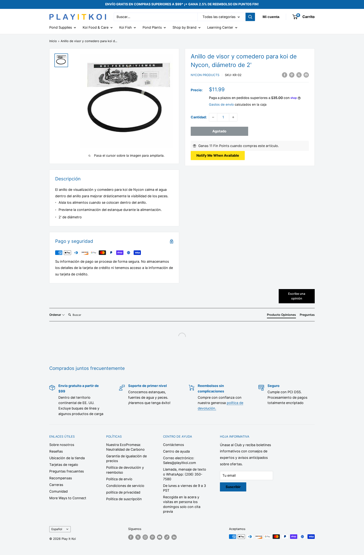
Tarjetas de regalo (63, 465)
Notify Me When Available (217, 155)
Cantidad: (199, 117)
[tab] (281, 315)
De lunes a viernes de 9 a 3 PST (184, 488)
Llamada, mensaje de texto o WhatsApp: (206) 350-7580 (184, 474)
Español (56, 529)
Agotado (219, 131)
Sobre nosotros (61, 445)
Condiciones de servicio (125, 486)
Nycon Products (205, 75)
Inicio (53, 41)
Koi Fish (125, 27)
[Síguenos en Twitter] (138, 537)
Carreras (56, 485)
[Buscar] (250, 17)
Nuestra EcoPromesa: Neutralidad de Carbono (125, 447)
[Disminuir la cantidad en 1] (213, 117)
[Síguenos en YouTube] (159, 537)
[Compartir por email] (306, 75)
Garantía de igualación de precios (126, 458)
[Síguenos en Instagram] (145, 537)
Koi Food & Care (95, 27)
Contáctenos (173, 445)
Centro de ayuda (176, 451)
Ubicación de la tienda (67, 458)
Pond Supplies (60, 27)
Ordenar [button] (55, 315)
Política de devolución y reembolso (125, 469)
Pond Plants (152, 27)
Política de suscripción (124, 499)
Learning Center (220, 27)
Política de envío (119, 479)
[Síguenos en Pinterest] (152, 537)
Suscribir (233, 487)
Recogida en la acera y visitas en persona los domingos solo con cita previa (181, 504)
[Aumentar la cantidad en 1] (233, 117)
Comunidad (58, 491)
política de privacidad (123, 492)
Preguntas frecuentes (66, 471)
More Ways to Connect (67, 498)
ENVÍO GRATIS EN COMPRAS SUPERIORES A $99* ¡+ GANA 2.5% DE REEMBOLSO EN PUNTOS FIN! (182, 4)
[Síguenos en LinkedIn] (174, 537)
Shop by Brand (184, 27)
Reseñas (56, 451)
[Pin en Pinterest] (291, 75)
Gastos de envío (221, 104)
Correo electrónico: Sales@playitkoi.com (179, 460)
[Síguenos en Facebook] (130, 537)
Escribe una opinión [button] (296, 296)
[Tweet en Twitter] (299, 75)
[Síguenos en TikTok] (166, 537)
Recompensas (60, 478)
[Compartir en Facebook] (284, 75)
